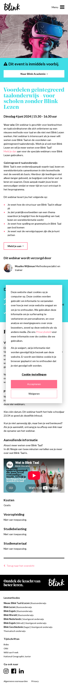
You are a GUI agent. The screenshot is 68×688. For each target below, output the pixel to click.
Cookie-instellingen (34, 374)
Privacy (35, 681)
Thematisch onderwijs (15, 631)
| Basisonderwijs (25, 603)
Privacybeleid (43, 331)
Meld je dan (10, 151)
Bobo (6, 644)
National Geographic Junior (17, 656)
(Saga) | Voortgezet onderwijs (28, 627)
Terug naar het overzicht (20, 565)
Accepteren (34, 384)
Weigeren (34, 393)
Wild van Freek (11, 652)
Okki (6, 648)
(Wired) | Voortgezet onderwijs (25, 623)
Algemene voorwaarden (16, 681)
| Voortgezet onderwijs (24, 619)
